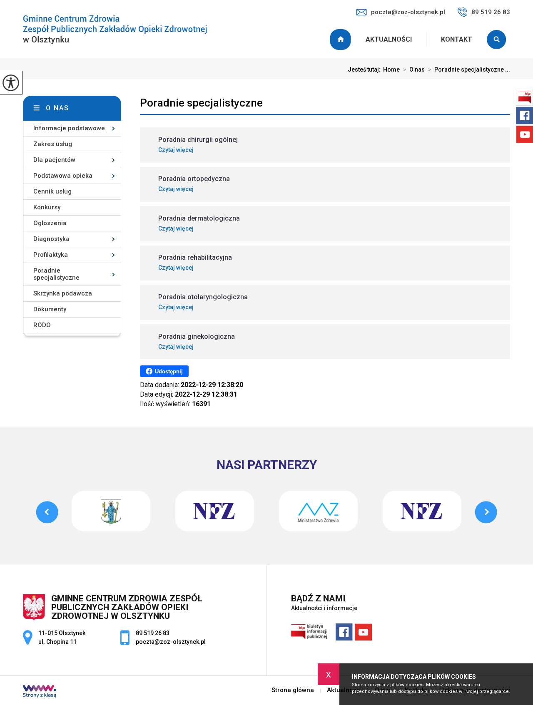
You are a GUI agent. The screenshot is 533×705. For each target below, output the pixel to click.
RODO (42, 325)
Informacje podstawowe (69, 128)
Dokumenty (49, 309)
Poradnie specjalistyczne (201, 103)
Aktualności (389, 39)
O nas (414, 69)
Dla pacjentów (54, 160)
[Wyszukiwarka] (498, 39)
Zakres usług (52, 144)
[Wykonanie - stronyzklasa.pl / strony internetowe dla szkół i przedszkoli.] (39, 692)
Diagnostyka (51, 239)
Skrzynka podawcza (62, 293)
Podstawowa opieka (62, 175)
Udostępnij (169, 371)
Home (391, 69)
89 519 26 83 (490, 12)
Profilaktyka (50, 254)
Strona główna (341, 39)
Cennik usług (52, 191)
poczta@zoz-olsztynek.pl (408, 12)
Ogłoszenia (50, 223)
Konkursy (46, 207)
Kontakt (456, 39)
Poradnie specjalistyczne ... (469, 69)
